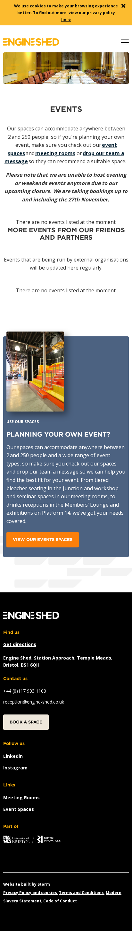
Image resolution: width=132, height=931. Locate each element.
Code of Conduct (60, 901)
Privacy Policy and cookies (30, 892)
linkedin (13, 756)
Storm (43, 884)
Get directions (19, 644)
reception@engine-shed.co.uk (33, 702)
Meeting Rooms (21, 797)
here (66, 19)
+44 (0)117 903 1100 (24, 691)
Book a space (26, 722)
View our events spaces (42, 539)
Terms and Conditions (81, 892)
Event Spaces (18, 809)
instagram (15, 768)
